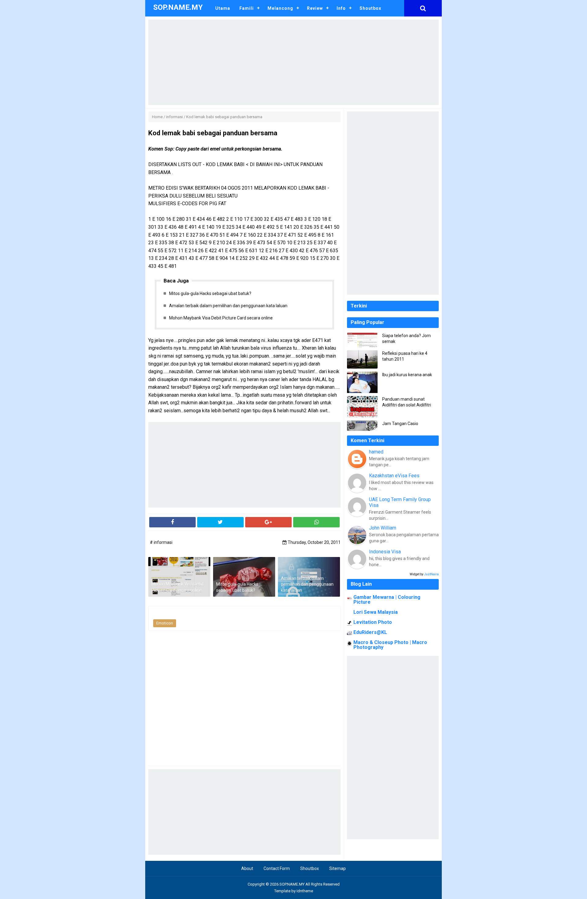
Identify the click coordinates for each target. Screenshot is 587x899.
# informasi (161, 542)
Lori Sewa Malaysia (375, 612)
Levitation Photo (372, 622)
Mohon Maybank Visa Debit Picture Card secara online (221, 317)
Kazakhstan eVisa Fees (394, 476)
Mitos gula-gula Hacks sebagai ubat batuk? (210, 293)
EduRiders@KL (370, 632)
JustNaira (431, 574)
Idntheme (305, 891)
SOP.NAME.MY (292, 884)
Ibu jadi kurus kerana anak (407, 374)
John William (382, 528)
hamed (376, 452)
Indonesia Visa (385, 552)
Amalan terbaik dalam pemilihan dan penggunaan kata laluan (228, 305)
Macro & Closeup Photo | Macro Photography (390, 644)
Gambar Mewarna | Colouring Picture (386, 599)
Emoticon (164, 623)
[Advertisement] (293, 62)
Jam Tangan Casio (400, 423)
